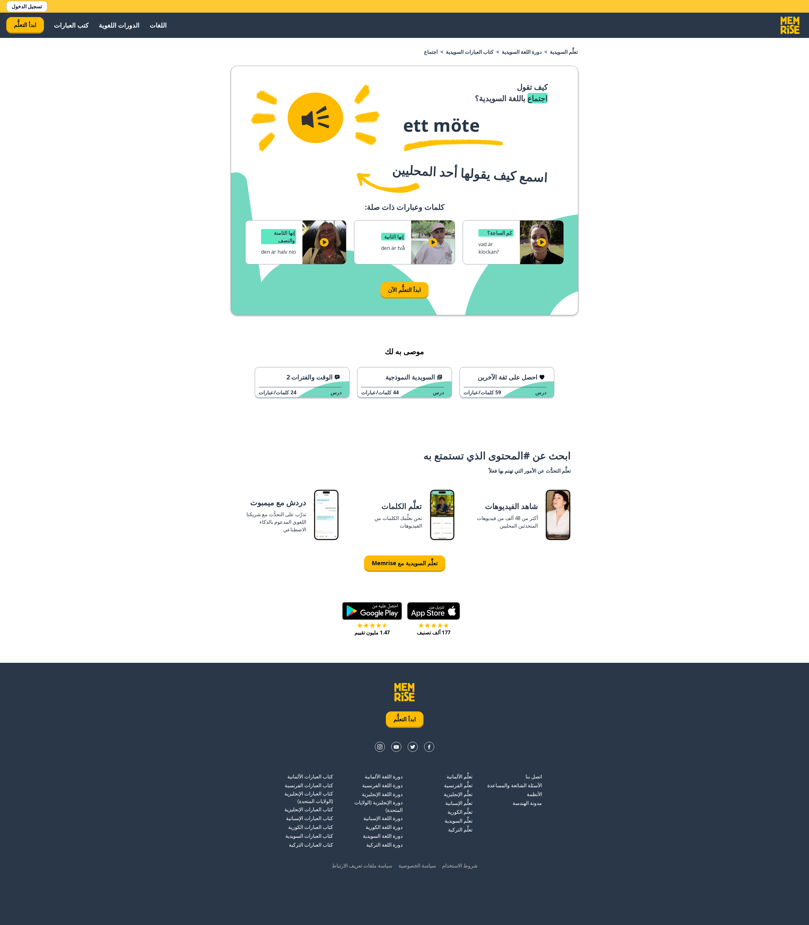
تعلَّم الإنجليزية (458, 794)
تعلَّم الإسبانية (458, 803)
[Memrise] (790, 25)
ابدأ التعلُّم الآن (404, 289)
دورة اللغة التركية (384, 844)
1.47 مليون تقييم (372, 632)
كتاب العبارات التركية (311, 844)
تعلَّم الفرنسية (458, 785)
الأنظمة (534, 794)
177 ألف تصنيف (433, 632)
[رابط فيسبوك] (429, 747)
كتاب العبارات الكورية (310, 827)
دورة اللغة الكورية (384, 827)
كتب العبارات (71, 25)
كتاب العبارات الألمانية (310, 776)
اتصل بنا (534, 776)
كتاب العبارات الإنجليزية (308, 809)
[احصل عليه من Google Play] (372, 611)
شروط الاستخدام (459, 865)
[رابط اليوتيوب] (396, 747)
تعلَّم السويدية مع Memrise (405, 563)
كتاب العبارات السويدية (470, 51)
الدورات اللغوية (119, 25)
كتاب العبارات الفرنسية (309, 785)
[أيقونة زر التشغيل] (541, 242)
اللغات (158, 25)
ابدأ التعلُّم (25, 24)
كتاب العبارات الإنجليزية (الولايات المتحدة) (308, 797)
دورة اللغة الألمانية (384, 776)
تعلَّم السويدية (564, 51)
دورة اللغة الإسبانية (383, 818)
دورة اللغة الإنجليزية (382, 794)
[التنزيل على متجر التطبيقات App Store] (433, 611)
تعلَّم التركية (460, 829)
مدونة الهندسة (527, 803)
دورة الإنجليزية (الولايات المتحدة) (378, 806)
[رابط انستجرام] (380, 747)
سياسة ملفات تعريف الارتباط (362, 865)
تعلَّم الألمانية (459, 776)
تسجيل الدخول (27, 6)
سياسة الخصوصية (417, 865)
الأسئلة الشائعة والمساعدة (514, 785)
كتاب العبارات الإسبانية (309, 818)
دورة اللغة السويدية (522, 51)
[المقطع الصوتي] (315, 118)
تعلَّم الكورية (459, 811)
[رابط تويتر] (413, 747)
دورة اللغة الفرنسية (382, 785)
